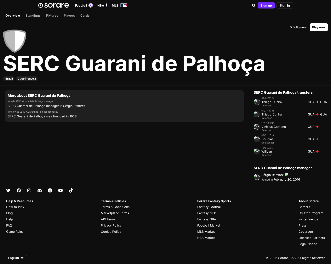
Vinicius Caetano (273, 127)
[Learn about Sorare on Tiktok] (71, 190)
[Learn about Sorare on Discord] (39, 190)
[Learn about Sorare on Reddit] (50, 190)
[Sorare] (53, 5)
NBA (100, 5)
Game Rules (14, 231)
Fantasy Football (209, 207)
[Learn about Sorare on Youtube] (60, 190)
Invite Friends (308, 219)
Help (9, 219)
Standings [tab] (33, 15)
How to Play (15, 207)
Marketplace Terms (115, 213)
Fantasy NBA (206, 219)
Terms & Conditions (115, 207)
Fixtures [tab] (52, 15)
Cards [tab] (84, 15)
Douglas (267, 139)
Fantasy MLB (206, 213)
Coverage (306, 231)
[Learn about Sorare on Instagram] (29, 190)
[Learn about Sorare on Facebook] (18, 190)
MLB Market (206, 231)
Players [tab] (69, 15)
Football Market (208, 225)
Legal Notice (308, 244)
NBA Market (206, 238)
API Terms (108, 219)
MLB (115, 5)
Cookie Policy (111, 231)
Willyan (266, 151)
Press (302, 225)
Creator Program (311, 213)
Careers (304, 207)
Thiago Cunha (271, 102)
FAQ (9, 225)
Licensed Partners (312, 238)
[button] (254, 5)
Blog (9, 213)
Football (81, 5)
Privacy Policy (111, 225)
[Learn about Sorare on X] (8, 190)
